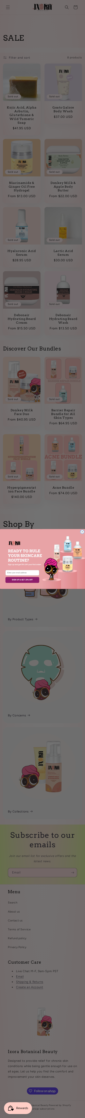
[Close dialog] (82, 532)
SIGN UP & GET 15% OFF (22, 580)
